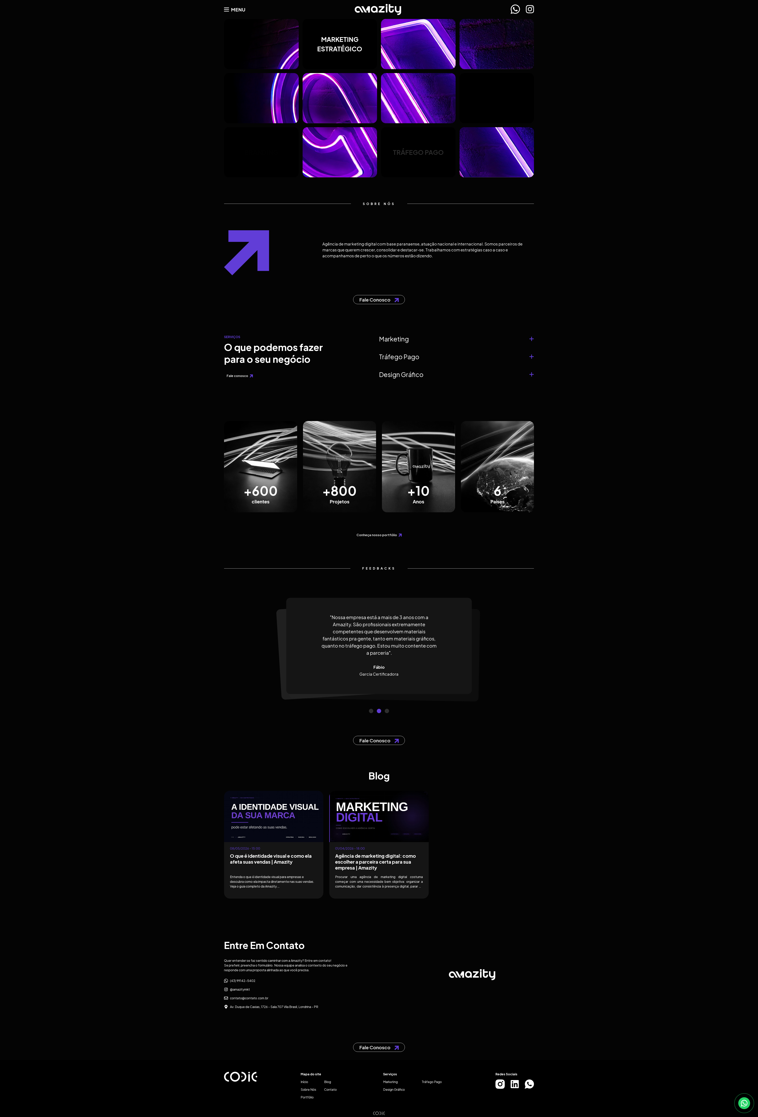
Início (304, 1082)
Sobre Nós (308, 1089)
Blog (327, 1082)
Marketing (390, 1082)
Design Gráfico (394, 1089)
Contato (330, 1089)
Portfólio (307, 1097)
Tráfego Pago (432, 1082)
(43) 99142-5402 (242, 981)
